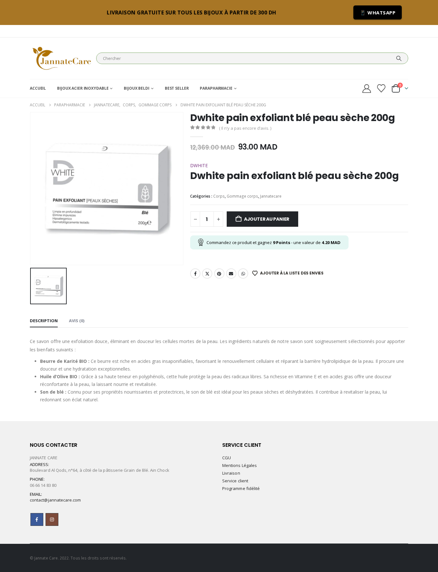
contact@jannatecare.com (55, 500)
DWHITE (199, 165)
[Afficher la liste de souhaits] (381, 88)
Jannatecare (271, 196)
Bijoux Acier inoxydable (82, 88)
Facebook (195, 273)
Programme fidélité (241, 488)
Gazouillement (207, 273)
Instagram (52, 519)
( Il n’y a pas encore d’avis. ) (245, 128)
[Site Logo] (61, 58)
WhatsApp (243, 273)
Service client (235, 481)
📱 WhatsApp (377, 12)
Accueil (38, 88)
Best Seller (177, 88)
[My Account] (366, 88)
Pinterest (219, 273)
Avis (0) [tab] (76, 320)
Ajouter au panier (266, 219)
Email (231, 273)
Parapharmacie (216, 88)
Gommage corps (242, 196)
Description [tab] (44, 320)
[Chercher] (399, 58)
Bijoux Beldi (136, 88)
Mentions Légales (239, 465)
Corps (219, 196)
